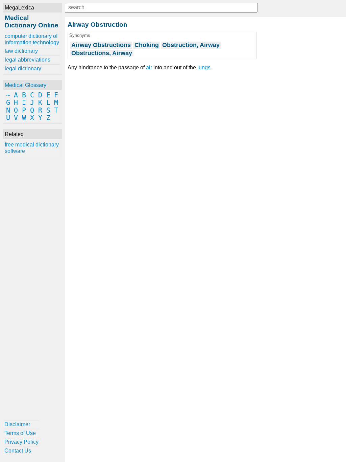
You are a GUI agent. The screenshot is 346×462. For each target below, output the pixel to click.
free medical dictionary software (32, 148)
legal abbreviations (27, 60)
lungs (204, 67)
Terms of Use (20, 433)
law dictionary (21, 51)
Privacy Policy (21, 442)
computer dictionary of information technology (32, 39)
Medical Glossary (25, 85)
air (149, 67)
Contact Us (17, 451)
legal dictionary (23, 68)
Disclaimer (17, 424)
